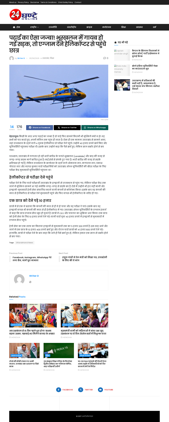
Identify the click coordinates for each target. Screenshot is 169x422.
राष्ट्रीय (33, 27)
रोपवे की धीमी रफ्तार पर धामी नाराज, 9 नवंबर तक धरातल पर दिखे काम (24, 364)
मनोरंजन (106, 27)
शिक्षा (123, 27)
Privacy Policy (23, 2)
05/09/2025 (34, 58)
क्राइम (89, 27)
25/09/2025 (138, 92)
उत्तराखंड (45, 58)
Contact (78, 2)
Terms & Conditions (49, 2)
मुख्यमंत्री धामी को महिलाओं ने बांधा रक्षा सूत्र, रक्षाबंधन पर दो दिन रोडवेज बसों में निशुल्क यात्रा (83, 332)
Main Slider (16, 325)
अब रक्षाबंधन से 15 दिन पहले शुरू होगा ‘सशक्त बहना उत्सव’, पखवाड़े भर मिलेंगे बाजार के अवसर (32, 332)
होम (18, 27)
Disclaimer (34, 2)
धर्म (154, 27)
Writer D (21, 58)
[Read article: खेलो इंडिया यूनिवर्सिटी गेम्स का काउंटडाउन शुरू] (122, 70)
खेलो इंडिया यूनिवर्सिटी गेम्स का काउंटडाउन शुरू (145, 67)
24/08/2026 (15, 337)
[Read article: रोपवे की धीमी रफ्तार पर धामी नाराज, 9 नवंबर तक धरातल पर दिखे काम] (24, 350)
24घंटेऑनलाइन (87, 416)
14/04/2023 (137, 72)
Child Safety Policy (65, 2)
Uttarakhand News (24, 242)
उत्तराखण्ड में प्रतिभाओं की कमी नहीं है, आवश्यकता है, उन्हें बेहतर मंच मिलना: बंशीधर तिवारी (146, 84)
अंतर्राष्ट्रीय (71, 27)
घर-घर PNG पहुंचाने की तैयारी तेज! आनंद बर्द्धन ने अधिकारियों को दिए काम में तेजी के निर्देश (92, 364)
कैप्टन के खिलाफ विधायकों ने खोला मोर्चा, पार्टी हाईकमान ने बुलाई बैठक (145, 53)
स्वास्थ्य (139, 27)
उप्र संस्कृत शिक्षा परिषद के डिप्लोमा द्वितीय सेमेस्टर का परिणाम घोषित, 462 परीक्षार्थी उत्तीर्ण (58, 364)
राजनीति (53, 27)
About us (12, 2)
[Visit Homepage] (23, 14)
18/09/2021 (137, 60)
